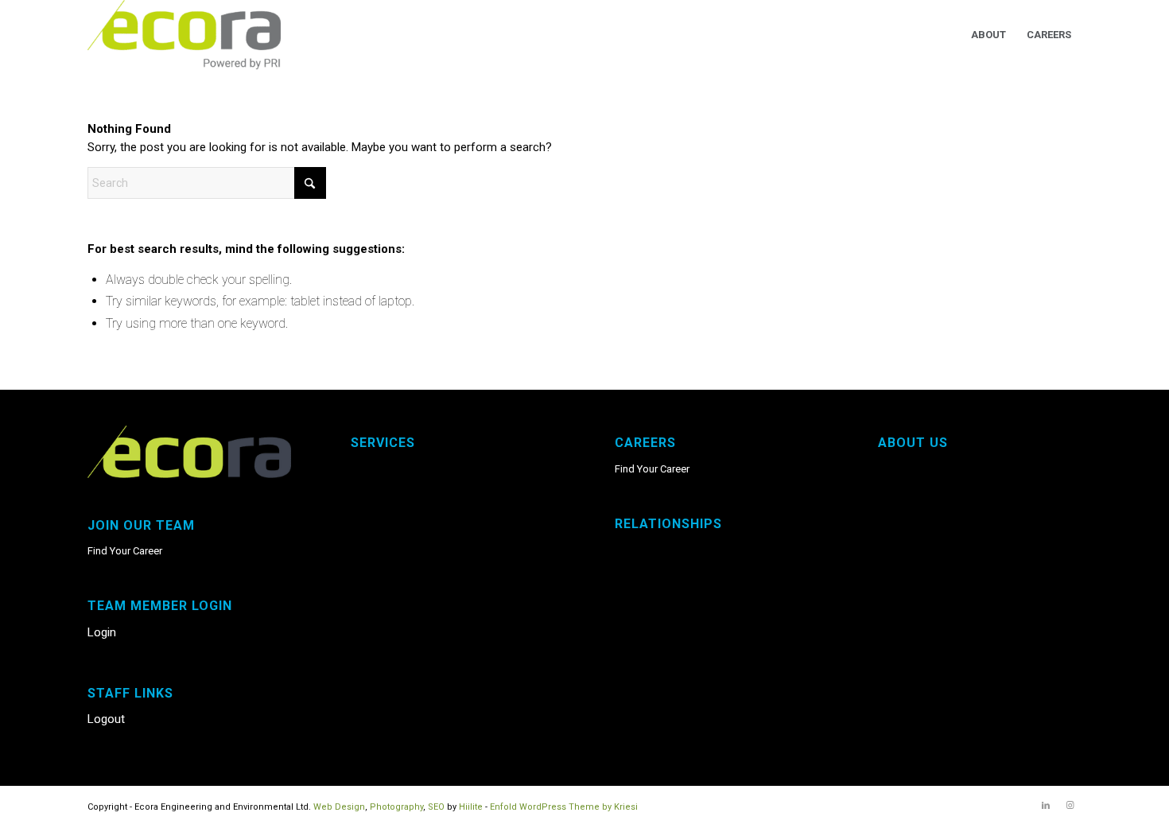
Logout (106, 719)
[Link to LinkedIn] (1046, 806)
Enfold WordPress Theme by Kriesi (564, 807)
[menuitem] (988, 35)
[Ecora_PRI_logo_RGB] (184, 35)
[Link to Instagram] (1070, 806)
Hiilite (471, 807)
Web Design (339, 807)
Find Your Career (124, 551)
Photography (396, 807)
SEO (436, 807)
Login (101, 632)
